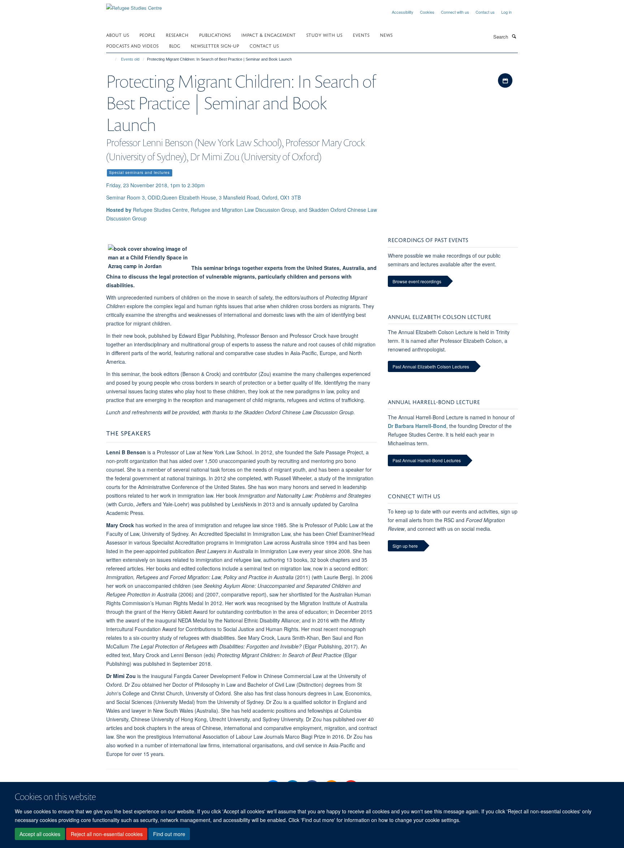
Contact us (485, 12)
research (177, 34)
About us (117, 34)
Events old (130, 59)
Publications (215, 34)
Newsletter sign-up (215, 45)
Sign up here (405, 546)
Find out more (169, 834)
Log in (506, 12)
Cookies (427, 12)
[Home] (112, 59)
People (147, 34)
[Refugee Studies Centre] (134, 5)
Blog (174, 45)
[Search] (514, 36)
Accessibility (402, 12)
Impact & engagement (268, 34)
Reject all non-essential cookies (107, 834)
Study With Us (324, 34)
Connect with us (455, 12)
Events (361, 34)
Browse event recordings (417, 281)
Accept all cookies (40, 834)
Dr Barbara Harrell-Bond (417, 425)
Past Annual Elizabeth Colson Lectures (431, 366)
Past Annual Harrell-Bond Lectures (427, 460)
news (386, 34)
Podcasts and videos (132, 45)
